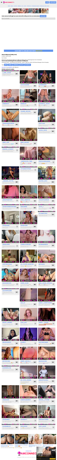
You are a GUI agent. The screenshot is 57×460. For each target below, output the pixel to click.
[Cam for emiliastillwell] (46, 372)
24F (35, 362)
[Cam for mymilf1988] (28, 217)
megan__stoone (44, 400)
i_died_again (7, 72)
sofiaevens (6, 225)
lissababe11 (6, 419)
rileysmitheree (43, 342)
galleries (10, 67)
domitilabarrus (26, 400)
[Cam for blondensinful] (46, 236)
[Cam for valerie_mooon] (28, 109)
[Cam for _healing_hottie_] (10, 172)
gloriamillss (7, 426)
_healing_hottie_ (8, 181)
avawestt (24, 419)
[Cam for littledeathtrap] (28, 166)
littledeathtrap (26, 169)
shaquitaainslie (44, 200)
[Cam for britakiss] (46, 256)
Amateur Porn (28, 451)
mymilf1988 (24, 225)
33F (16, 124)
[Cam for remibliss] (28, 95)
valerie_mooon (25, 111)
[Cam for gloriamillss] (10, 424)
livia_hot (24, 322)
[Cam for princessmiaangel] (46, 153)
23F (16, 143)
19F (35, 112)
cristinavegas (7, 264)
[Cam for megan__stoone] (46, 391)
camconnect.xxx (27, 457)
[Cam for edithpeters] (10, 353)
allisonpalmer (7, 290)
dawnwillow (7, 368)
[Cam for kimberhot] (10, 95)
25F (16, 104)
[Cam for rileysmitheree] (46, 334)
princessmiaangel (44, 161)
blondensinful (43, 244)
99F (16, 73)
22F (35, 381)
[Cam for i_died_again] (10, 70)
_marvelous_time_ (27, 161)
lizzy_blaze (42, 426)
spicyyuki (42, 123)
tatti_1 (41, 206)
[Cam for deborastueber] (46, 411)
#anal (10, 64)
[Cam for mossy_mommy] (10, 314)
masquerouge (7, 283)
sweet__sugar (43, 322)
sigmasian (6, 400)
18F (35, 85)
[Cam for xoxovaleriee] (28, 76)
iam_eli (23, 303)
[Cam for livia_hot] (28, 314)
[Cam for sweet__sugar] (46, 314)
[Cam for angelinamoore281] (10, 115)
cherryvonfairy (26, 244)
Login (47, 2)
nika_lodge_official (45, 283)
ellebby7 (23, 342)
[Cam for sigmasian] (10, 391)
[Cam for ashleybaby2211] (10, 191)
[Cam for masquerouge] (10, 275)
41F (35, 427)
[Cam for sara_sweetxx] (28, 191)
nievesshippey (7, 342)
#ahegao (16, 64)
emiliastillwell (43, 380)
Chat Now (43, 16)
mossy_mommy (7, 322)
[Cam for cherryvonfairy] (28, 236)
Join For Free (53, 2)
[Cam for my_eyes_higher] (28, 372)
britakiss (42, 264)
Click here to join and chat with (28, 51)
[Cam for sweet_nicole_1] (28, 353)
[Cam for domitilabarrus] (28, 391)
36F (35, 226)
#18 (6, 64)
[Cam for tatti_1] (46, 204)
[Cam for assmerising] (46, 76)
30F (53, 182)
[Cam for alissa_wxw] (46, 128)
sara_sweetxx (25, 200)
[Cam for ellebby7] (28, 334)
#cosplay (27, 64)
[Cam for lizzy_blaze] (46, 424)
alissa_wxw (43, 130)
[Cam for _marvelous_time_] (28, 153)
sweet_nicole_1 (26, 361)
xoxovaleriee (25, 85)
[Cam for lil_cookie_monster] (28, 256)
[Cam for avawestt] (28, 411)
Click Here (4, 67)
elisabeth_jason (44, 103)
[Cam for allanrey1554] (46, 211)
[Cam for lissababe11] (10, 411)
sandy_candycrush (45, 303)
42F (16, 265)
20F (53, 131)
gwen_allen (24, 283)
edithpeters (6, 361)
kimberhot (6, 103)
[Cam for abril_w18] (10, 134)
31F (53, 105)
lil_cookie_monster (27, 264)
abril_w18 (6, 142)
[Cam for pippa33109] (28, 424)
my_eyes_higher (26, 380)
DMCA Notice (34, 457)
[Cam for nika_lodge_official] (46, 275)
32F (53, 304)
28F (53, 85)
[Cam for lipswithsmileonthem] (10, 204)
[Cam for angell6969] (10, 236)
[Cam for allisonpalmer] (10, 288)
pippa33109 (24, 426)
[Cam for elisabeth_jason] (46, 95)
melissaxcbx (43, 361)
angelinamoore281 (8, 123)
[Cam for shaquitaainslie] (46, 191)
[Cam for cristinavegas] (10, 256)
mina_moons (25, 142)
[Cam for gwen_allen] (28, 275)
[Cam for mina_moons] (28, 134)
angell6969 (6, 244)
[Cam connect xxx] (8, 2)
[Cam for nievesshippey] (10, 334)
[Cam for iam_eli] (28, 294)
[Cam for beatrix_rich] (46, 172)
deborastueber (43, 419)
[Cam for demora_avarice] (10, 147)
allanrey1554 (43, 213)
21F (35, 143)
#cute (21, 64)
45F (16, 324)
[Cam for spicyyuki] (46, 115)
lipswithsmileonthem (9, 206)
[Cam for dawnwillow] (10, 366)
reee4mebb (24, 206)
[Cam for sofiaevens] (10, 217)
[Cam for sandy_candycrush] (46, 294)
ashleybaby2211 (7, 200)
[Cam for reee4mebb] (28, 204)
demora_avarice (8, 149)
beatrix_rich (43, 181)
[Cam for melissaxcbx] (46, 353)
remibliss (23, 103)
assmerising (42, 85)
